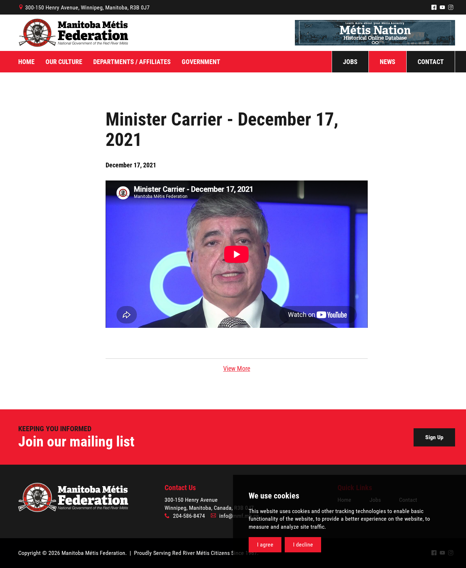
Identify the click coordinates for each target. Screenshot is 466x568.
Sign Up (434, 437)
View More (236, 368)
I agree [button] (265, 544)
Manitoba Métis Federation (73, 32)
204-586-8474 (189, 515)
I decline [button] (303, 544)
